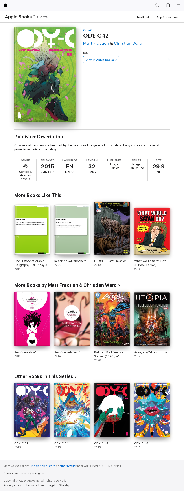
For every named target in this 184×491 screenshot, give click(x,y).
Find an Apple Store (42, 466)
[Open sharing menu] (168, 59)
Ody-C (87, 30)
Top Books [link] (143, 17)
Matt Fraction (96, 43)
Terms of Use (35, 485)
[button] (157, 5)
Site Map (64, 485)
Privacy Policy (13, 485)
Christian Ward (128, 43)
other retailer (68, 466)
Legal (51, 485)
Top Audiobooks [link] (168, 17)
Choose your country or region (24, 473)
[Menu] (178, 5)
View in (100, 60)
